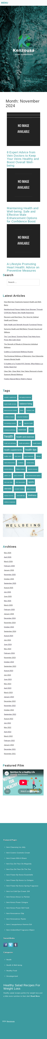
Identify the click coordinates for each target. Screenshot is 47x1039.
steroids (7, 489)
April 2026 (7, 557)
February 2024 (9, 653)
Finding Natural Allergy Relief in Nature (18, 379)
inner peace (18, 456)
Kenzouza (11, 1021)
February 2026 (9, 566)
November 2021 (10, 754)
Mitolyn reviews (20, 469)
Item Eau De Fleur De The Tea (18, 869)
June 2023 (8, 679)
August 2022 (8, 719)
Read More (35, 996)
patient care (7, 475)
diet (20, 423)
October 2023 (9, 662)
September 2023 (10, 666)
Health (9, 960)
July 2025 (7, 592)
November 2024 (10, 623)
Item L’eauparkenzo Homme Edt (19, 924)
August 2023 (8, 671)
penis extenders (18, 475)
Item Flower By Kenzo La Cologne (20, 880)
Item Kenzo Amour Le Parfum (18, 897)
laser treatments (28, 456)
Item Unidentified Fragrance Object (20, 930)
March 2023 (8, 692)
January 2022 (9, 745)
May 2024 (7, 649)
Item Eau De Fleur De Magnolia (18, 864)
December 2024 (10, 618)
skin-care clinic (8, 482)
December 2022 (10, 701)
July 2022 (7, 723)
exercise (22, 430)
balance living (26, 404)
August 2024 (8, 636)
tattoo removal (31, 489)
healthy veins (8, 456)
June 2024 (8, 644)
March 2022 (8, 736)
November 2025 (10, 574)
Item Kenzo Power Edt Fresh (17, 908)
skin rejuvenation (20, 482)
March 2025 (8, 605)
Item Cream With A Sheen (16, 858)
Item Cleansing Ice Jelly (15, 847)
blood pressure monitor (10, 410)
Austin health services (10, 404)
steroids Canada (19, 489)
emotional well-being (9, 430)
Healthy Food (11, 971)
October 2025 (9, 579)
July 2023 (7, 675)
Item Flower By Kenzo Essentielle (19, 875)
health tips (31, 449)
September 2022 (10, 714)
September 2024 (10, 631)
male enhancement (9, 462)
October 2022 (9, 710)
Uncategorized (12, 976)
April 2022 (7, 732)
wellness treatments (9, 502)
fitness (31, 430)
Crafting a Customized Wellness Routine (18, 352)
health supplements (13, 450)
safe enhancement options (33, 475)
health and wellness (24, 443)
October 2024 (9, 627)
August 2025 (8, 588)
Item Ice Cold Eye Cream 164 (18, 891)
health (8, 436)
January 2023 (9, 697)
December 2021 (10, 749)
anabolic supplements (10, 397)
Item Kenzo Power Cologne (17, 902)
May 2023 (7, 684)
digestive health (28, 423)
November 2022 (10, 705)
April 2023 (7, 688)
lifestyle (39, 456)
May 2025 (7, 601)
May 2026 (7, 553)
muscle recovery (32, 469)
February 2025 (9, 609)
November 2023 (10, 657)
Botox (21, 410)
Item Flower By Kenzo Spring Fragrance (22, 886)
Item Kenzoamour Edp (15, 913)
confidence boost (9, 417)
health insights (37, 443)
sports (31, 482)
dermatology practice (10, 423)
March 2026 (8, 561)
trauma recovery (8, 495)
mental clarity (30, 462)
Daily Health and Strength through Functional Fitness (23, 324)
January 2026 (9, 570)
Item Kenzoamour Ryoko (16, 919)
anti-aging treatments (25, 397)
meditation (21, 462)
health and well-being (10, 443)
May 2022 (7, 727)
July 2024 (7, 640)
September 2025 (10, 583)
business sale (30, 410)
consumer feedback (22, 417)
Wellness (32, 495)
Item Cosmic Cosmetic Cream (18, 853)
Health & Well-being (14, 965)
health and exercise (25, 437)
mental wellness (8, 469)
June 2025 (8, 596)
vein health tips (21, 495)
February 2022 (9, 740)
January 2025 (9, 614)
